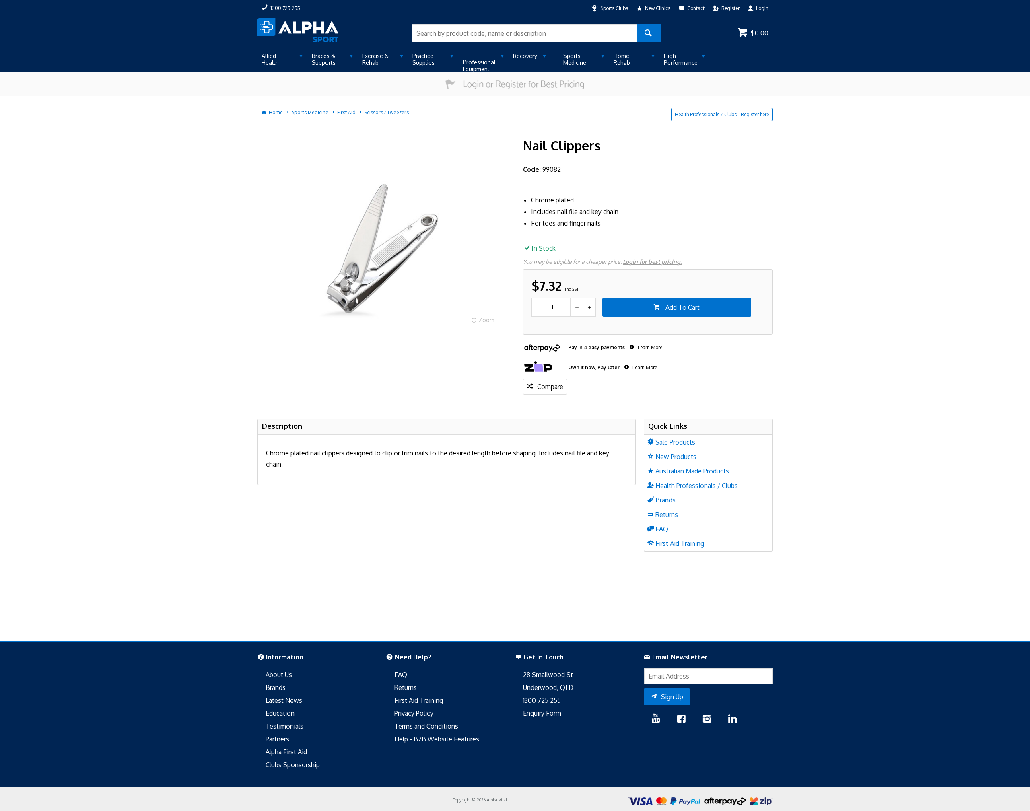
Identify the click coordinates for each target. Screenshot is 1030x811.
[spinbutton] (551, 307)
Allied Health (270, 59)
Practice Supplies (423, 59)
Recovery (525, 55)
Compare (550, 387)
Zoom (486, 320)
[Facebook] (681, 719)
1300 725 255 (542, 700)
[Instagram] (707, 719)
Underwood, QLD (548, 687)
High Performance (681, 59)
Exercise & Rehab (375, 59)
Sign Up (672, 697)
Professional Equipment (479, 65)
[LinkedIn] (733, 719)
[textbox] (524, 33)
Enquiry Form (542, 713)
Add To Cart (682, 307)
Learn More (649, 347)
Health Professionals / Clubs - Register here (722, 114)
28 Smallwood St (548, 675)
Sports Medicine (574, 59)
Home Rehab (622, 59)
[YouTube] (656, 719)
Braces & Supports (324, 59)
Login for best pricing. (652, 261)
